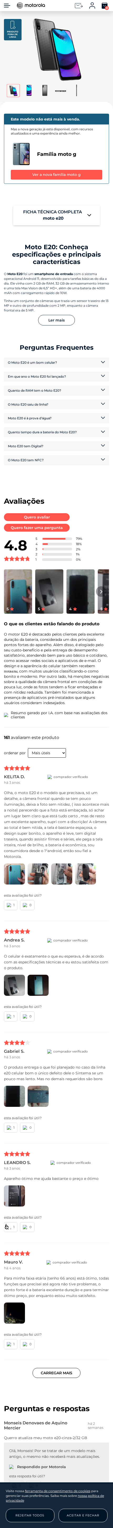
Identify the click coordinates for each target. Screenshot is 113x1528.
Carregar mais (56, 1373)
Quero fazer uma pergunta (37, 527)
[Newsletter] (79, 5)
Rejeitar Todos (30, 1515)
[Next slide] (101, 591)
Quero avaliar (37, 517)
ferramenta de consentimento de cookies (57, 1491)
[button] (56, 49)
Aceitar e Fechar (83, 1515)
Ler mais (56, 320)
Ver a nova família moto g (56, 174)
